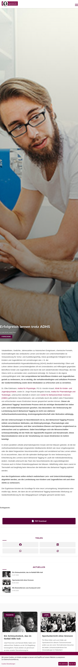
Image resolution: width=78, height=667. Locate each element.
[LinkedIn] (58, 544)
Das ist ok (72, 664)
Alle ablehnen (63, 664)
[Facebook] (20, 544)
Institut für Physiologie (27, 388)
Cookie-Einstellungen (8, 664)
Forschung (6, 336)
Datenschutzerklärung (11, 659)
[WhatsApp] (20, 550)
